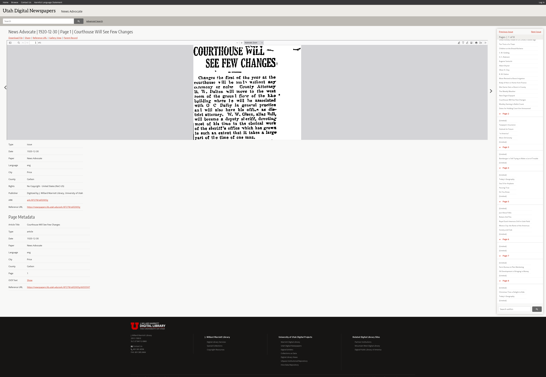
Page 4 (506, 167)
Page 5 (506, 201)
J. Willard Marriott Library (141, 335)
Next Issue (536, 31)
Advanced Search (94, 21)
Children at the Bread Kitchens (511, 48)
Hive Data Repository (290, 365)
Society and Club (505, 230)
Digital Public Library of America (368, 349)
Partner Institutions (363, 342)
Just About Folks (505, 212)
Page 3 (506, 147)
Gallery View (55, 37)
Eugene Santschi (505, 61)
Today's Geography (506, 179)
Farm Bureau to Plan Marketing (511, 267)
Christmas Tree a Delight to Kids (512, 292)
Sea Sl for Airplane (506, 183)
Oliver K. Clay (504, 70)
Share (27, 37)
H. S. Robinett (504, 57)
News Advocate (71, 11)
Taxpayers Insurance (507, 125)
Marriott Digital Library (290, 342)
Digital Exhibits (287, 349)
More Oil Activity (505, 138)
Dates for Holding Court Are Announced (515, 108)
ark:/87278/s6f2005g (37, 200)
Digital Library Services (216, 342)
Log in (542, 2)
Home (5, 2)
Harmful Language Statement (48, 2)
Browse (14, 2)
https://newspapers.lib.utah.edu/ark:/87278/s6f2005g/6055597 (58, 287)
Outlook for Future (506, 129)
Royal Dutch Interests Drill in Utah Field (514, 221)
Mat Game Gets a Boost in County (512, 87)
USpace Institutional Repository (294, 361)
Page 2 (506, 113)
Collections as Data (289, 353)
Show (29, 280)
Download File (16, 37)
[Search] (78, 21)
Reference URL (40, 37)
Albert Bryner (504, 65)
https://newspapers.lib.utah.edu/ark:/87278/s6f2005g (53, 207)
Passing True (504, 188)
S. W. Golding (504, 53)
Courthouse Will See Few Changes (512, 100)
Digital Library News (289, 357)
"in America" (504, 133)
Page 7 (506, 255)
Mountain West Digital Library (367, 345)
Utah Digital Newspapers (291, 345)
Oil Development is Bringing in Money (514, 271)
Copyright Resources (215, 349)
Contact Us (26, 2)
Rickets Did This (505, 217)
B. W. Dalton (504, 74)
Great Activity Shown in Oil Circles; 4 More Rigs (517, 40)
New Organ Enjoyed (507, 95)
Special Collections (214, 345)
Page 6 (506, 239)
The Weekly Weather (507, 91)
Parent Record (70, 37)
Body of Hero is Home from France (513, 82)
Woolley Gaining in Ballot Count (511, 104)
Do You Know (504, 192)
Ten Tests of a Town (507, 44)
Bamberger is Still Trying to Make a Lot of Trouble (518, 158)
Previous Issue (506, 31)
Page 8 (506, 280)
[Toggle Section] (500, 113)
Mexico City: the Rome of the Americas (514, 225)
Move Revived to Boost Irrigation (512, 78)
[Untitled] (502, 120)
